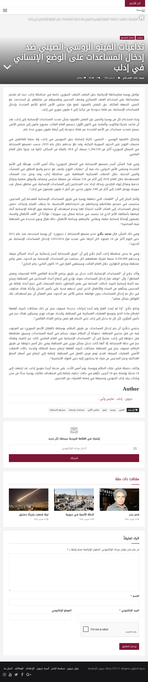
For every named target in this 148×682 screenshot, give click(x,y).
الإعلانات (29, 668)
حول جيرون (73, 668)
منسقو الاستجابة (57, 410)
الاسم (135, 596)
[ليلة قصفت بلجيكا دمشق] (28, 499)
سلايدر (123, 18)
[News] (140, 10)
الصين (121, 410)
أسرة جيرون (42, 668)
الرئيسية (134, 18)
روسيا (112, 410)
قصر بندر (134, 514)
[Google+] (28, 675)
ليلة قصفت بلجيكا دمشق (33, 514)
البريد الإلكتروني (129, 610)
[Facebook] (22, 675)
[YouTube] (10, 675)
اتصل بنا (8, 668)
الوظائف (19, 668)
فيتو (105, 410)
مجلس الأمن (93, 410)
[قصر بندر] (119, 499)
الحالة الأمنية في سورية (80, 514)
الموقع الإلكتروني (61, 610)
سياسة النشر (58, 668)
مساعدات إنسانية (76, 410)
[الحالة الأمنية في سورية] (74, 499)
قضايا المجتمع (127, 38)
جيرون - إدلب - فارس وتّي (133, 78)
